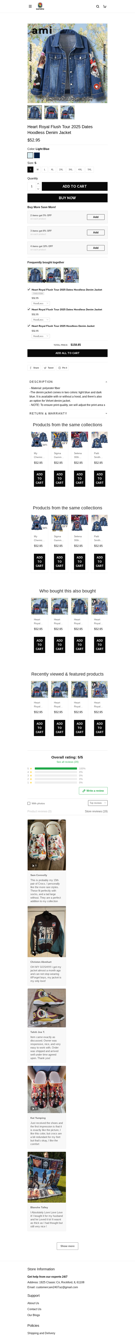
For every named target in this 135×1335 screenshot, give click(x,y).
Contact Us (34, 1309)
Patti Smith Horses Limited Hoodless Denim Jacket (99, 455)
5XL (90, 169)
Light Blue (42, 148)
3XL (71, 169)
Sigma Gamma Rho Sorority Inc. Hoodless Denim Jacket (59, 455)
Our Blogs (33, 1315)
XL (52, 169)
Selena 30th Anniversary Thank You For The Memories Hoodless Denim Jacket (79, 455)
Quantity (32, 178)
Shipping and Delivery (41, 1333)
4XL (80, 169)
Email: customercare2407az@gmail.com (52, 1287)
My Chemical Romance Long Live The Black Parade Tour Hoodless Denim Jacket (39, 455)
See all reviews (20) (68, 761)
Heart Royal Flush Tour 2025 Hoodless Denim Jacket (63, 326)
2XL (61, 169)
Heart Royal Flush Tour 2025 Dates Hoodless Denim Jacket (67, 289)
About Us (33, 1303)
